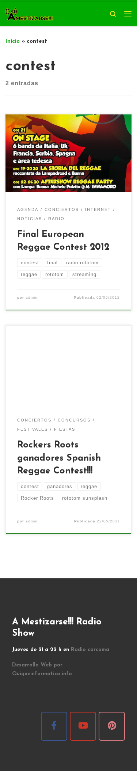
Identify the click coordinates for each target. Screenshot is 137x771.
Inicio (12, 41)
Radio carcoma (90, 650)
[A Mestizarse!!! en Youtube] (83, 726)
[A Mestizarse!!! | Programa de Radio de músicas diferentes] (29, 13)
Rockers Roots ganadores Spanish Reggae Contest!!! (59, 458)
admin (32, 297)
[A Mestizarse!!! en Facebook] (54, 726)
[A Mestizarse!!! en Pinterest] (112, 726)
